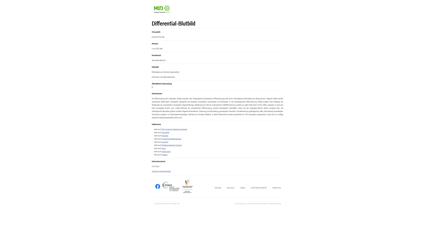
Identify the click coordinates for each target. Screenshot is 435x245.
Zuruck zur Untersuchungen (161, 171)
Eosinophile (165, 132)
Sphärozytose (166, 151)
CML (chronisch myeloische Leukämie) (174, 129)
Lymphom (165, 142)
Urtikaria (164, 155)
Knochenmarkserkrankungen (171, 139)
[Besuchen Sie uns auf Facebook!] (157, 186)
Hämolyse (165, 136)
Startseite (218, 188)
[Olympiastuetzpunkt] (186, 186)
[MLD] (162, 9)
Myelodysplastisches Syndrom (172, 145)
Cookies (242, 188)
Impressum (230, 188)
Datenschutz (276, 188)
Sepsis (164, 148)
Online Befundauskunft (259, 188)
